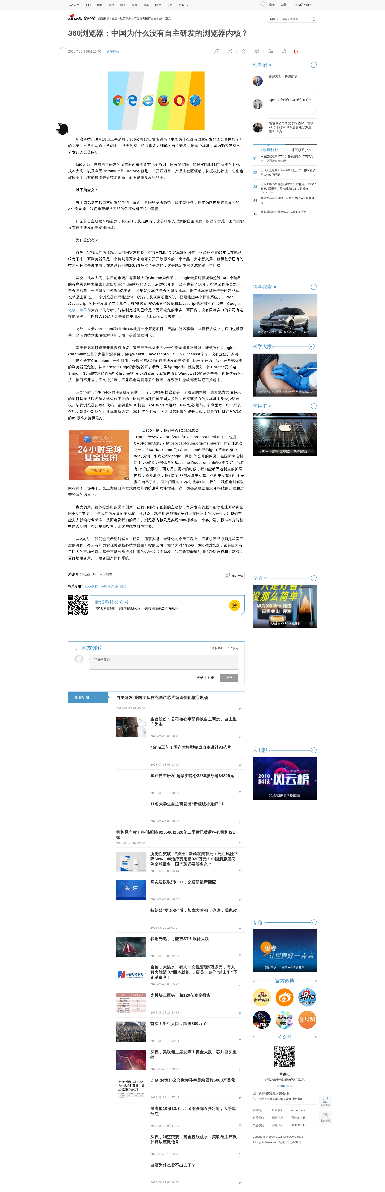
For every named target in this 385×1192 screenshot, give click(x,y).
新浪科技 (103, 18)
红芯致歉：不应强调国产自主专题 (141, 18)
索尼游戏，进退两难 (283, 76)
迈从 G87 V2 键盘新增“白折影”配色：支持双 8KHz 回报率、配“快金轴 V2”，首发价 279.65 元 (288, 189)
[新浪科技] (262, 997)
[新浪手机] (307, 997)
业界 (115, 18)
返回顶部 (325, 1132)
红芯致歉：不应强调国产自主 (106, 586)
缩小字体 (216, 52)
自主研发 (105, 574)
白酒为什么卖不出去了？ (173, 1165)
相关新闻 (82, 697)
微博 (256, 52)
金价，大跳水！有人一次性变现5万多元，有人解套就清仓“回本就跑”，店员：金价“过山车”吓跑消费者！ (193, 972)
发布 (229, 677)
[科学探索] (262, 1020)
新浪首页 (73, 5)
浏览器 (85, 574)
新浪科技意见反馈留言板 (274, 1093)
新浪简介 (258, 1110)
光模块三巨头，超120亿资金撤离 (180, 995)
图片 (158, 5)
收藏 (243, 52)
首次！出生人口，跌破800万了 (178, 1023)
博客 (146, 5)
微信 (270, 52)
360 (94, 574)
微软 (72, 310)
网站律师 (277, 1125)
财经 (111, 5)
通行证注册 (298, 1117)
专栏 (169, 5)
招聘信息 (277, 1117)
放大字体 (229, 52)
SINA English (299, 1125)
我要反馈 (237, 575)
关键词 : (74, 574)
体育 (100, 5)
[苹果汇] (285, 1020)
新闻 (88, 5)
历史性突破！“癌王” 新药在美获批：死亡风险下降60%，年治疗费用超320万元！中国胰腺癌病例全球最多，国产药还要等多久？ (194, 858)
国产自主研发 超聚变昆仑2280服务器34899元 (192, 775)
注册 (284, 4)
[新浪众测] (307, 1020)
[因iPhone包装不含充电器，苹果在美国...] (285, 434)
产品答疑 (258, 1125)
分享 (283, 52)
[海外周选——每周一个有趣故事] (285, 950)
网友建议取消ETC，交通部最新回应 (183, 882)
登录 (200, 677)
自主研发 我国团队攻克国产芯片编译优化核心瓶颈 (162, 697)
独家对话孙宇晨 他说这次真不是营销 (283, 211)
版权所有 (296, 1142)
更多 (181, 5)
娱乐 (123, 5)
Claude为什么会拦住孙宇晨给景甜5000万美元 (192, 1080)
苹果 (83, 310)
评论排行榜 (301, 149)
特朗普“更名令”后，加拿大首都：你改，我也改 (193, 910)
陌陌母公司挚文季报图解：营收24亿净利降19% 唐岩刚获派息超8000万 (291, 126)
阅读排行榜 (269, 149)
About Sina (298, 1110)
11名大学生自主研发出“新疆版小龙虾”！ (187, 804)
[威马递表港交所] (285, 315)
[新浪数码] (285, 997)
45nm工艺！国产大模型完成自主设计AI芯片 (190, 747)
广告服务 (277, 1110)
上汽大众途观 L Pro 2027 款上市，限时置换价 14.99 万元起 (288, 172)
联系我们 (258, 1117)
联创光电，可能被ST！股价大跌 (179, 938)
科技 (135, 5)
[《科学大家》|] (285, 374)
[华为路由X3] (285, 606)
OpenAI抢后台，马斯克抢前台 (290, 100)
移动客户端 (302, 4)
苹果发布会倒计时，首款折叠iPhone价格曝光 (287, 200)
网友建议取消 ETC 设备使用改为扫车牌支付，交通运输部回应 (287, 158)
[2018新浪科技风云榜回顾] (285, 778)
